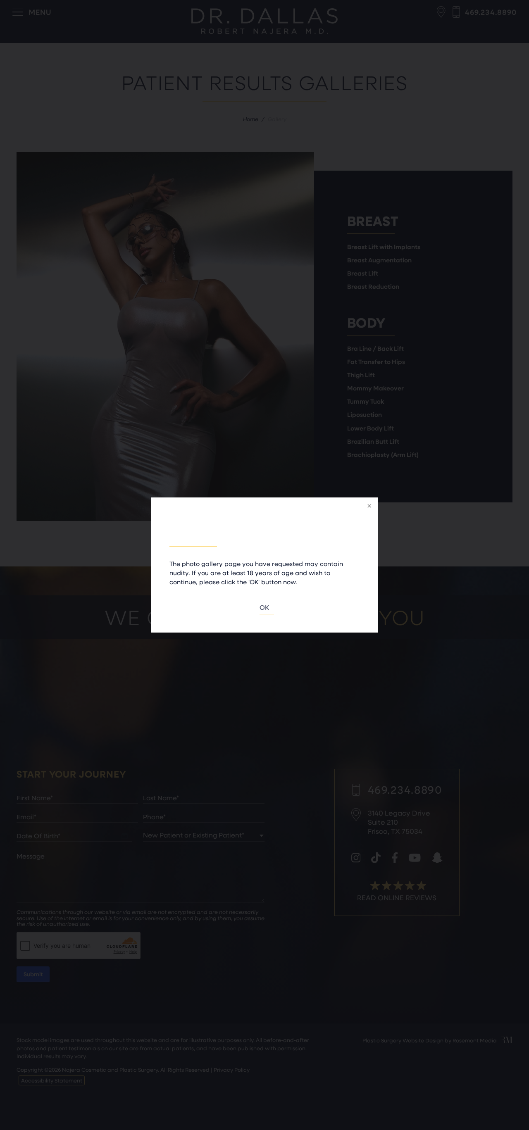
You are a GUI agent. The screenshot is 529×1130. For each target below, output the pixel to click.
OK (265, 607)
